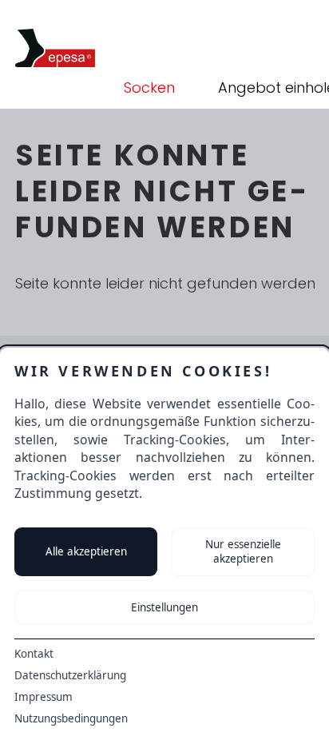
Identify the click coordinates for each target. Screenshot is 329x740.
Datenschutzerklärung (70, 675)
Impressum (43, 697)
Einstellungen (164, 607)
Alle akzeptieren (86, 551)
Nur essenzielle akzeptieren (243, 551)
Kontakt (34, 654)
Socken (149, 87)
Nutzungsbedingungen (71, 718)
